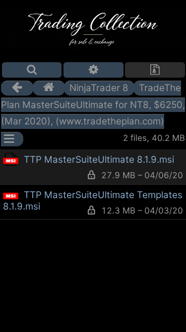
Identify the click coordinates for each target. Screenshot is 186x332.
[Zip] (155, 70)
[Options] (93, 70)
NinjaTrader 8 (98, 88)
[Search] (32, 70)
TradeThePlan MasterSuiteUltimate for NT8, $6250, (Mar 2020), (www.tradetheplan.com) (93, 104)
